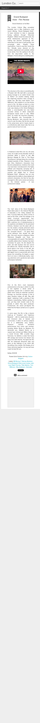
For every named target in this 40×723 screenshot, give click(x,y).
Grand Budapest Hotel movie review (19, 363)
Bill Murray (16, 361)
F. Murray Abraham (27, 361)
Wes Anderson (20, 367)
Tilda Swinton (25, 365)
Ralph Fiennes (16, 365)
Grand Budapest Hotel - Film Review (20, 18)
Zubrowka (29, 367)
